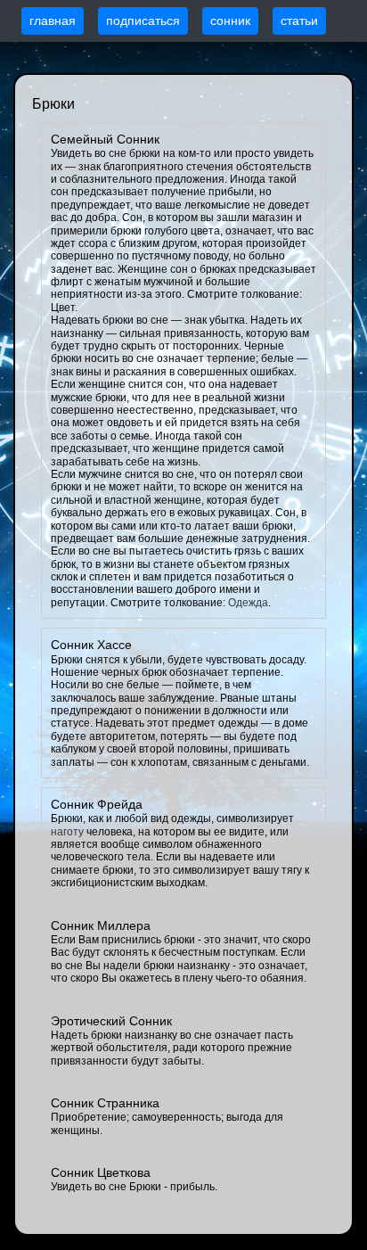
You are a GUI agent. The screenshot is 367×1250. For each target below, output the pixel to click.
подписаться (143, 20)
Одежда (248, 602)
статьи (299, 20)
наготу (67, 832)
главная (52, 20)
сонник (230, 20)
